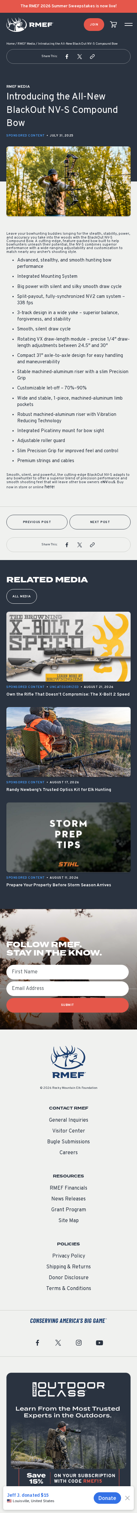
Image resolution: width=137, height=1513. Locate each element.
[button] (67, 56)
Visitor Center (68, 1131)
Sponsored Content (25, 136)
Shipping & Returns (68, 1267)
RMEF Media (26, 44)
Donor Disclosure (69, 1278)
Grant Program (68, 1210)
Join (94, 25)
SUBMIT (67, 1005)
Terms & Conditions (68, 1289)
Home (10, 44)
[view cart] (113, 24)
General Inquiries (68, 1120)
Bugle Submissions (68, 1142)
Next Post (100, 522)
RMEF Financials (68, 1188)
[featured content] (68, 1435)
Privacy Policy (68, 1256)
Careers (69, 1153)
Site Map (68, 1221)
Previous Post (37, 522)
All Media (21, 596)
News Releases (68, 1199)
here (49, 487)
